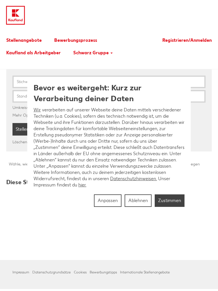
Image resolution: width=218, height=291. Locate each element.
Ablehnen (138, 200)
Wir (37, 110)
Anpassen (108, 200)
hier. (82, 185)
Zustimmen (169, 200)
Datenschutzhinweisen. (133, 178)
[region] (109, 145)
